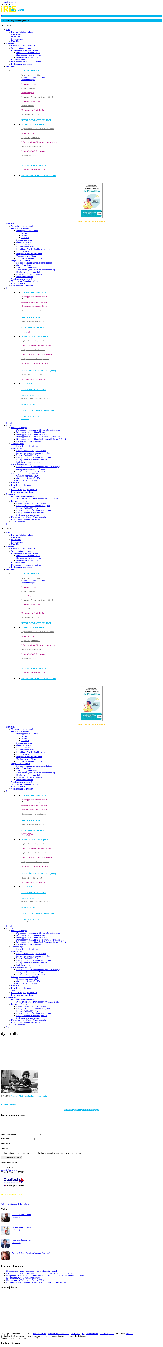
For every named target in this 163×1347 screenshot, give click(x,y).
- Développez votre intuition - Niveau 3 (35, 306)
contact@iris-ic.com (9, 2)
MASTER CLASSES (34, 336)
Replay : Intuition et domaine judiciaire (35, 359)
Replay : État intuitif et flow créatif (33, 350)
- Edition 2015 (26, 375)
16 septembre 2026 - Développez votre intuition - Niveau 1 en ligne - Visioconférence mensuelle (45, 1275)
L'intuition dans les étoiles (30, 101)
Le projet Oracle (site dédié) (22, 492)
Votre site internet (8, 1148)
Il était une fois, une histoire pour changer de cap (39, 142)
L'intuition (10, 43)
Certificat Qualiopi (107, 1333)
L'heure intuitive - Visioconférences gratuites (29, 517)
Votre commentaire (9, 1134)
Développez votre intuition (31, 75)
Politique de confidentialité (58, 1333)
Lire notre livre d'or (33, 169)
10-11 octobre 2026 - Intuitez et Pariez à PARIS (25, 1280)
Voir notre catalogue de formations (15, 1204)
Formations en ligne (19, 428)
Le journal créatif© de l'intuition (33, 151)
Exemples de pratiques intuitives (38, 410)
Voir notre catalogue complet (22, 226)
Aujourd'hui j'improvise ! (30, 138)
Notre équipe (16, 34)
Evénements (11, 494)
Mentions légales (39, 1333)
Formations (10, 66)
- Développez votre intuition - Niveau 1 (35, 297)
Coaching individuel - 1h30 (27, 476)
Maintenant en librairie (91, 222)
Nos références (17, 39)
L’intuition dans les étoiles (26, 247)
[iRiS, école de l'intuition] (12, 12)
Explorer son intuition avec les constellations (37, 129)
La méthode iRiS (18, 59)
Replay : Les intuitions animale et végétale (36, 345)
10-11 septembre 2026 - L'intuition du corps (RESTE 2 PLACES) (32, 1271)
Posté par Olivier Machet (21, 1096)
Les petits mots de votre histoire (29, 446)
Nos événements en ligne (21, 464)
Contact (9, 524)
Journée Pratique (28, 80)
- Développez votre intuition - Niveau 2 (35, 302)
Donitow (129, 1333)
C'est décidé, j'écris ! (28, 133)
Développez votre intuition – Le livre (26, 62)
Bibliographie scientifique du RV (29, 57)
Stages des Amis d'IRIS (20, 260)
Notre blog (15, 41)
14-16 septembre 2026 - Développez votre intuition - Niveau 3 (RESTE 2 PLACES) (40, 1273)
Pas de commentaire (39, 1096)
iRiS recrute (16, 36)
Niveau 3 (43, 77)
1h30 (23, 332)
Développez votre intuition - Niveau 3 (31, 434)
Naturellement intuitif (29, 155)
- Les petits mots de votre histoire (32, 321)
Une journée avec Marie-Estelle (32, 110)
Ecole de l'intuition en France (23, 32)
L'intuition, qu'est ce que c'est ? (23, 46)
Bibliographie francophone (22, 64)
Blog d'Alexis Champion (33, 390)
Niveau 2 (34, 77)
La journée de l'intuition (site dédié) (25, 519)
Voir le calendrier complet (21, 279)
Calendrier (10, 423)
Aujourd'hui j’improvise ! (26, 267)
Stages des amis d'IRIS (33, 124)
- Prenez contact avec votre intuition (33, 311)
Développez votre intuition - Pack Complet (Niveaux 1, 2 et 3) (41, 439)
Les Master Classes (19, 501)
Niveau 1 (25, 77)
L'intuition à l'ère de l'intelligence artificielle (37, 97)
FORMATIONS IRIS (30, 71)
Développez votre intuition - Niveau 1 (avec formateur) (38, 430)
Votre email (6, 1143)
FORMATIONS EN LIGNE (33, 292)
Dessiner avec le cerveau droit (32, 147)
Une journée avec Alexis (30, 114)
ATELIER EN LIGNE (31, 317)
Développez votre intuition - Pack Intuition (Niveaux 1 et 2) (40, 437)
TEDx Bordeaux (18, 522)
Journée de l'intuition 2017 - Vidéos (30, 471)
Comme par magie (28, 88)
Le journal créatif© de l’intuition (29, 274)
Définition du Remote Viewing (28, 53)
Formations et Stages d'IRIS (22, 228)
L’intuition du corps (24, 240)
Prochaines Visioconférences (22, 496)
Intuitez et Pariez (27, 106)
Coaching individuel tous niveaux (24, 473)
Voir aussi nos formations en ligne (24, 281)
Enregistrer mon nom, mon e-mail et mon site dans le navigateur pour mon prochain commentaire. (43, 1153)
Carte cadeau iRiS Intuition (22, 286)
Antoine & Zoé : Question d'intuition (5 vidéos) (31, 1253)
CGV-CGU (75, 1333)
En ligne (9, 288)
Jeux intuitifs (28, 404)
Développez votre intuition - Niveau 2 (31, 432)
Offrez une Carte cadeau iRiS (38, 175)
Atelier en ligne (17, 444)
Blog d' (26, 384)
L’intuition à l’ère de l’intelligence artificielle (34, 249)
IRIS (8, 30)
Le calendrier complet (34, 165)
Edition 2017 (37, 375)
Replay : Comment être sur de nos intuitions (33, 457)
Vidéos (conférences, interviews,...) (25, 480)
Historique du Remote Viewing (28, 55)
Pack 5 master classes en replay (28, 462)
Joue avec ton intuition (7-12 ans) (29, 258)
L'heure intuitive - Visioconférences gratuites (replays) (38, 467)
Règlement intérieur (90, 1333)
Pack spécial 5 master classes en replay (34, 363)
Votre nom (5, 1139)
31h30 (30, 332)
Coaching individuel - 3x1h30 (28, 478)
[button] (7, 25)
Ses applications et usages (21, 48)
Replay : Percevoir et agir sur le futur (34, 341)
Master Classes (17, 448)
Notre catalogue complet (36, 120)
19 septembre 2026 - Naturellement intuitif (23, 1278)
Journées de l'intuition (39, 370)
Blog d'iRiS (16, 483)
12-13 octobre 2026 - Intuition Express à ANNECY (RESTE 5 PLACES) (36, 1282)
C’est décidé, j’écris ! (24, 265)
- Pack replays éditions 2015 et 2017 (33, 379)
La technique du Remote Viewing (24, 50)
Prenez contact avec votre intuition (30, 441)
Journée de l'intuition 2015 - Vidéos (30, 469)
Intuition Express (27, 93)
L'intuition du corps (28, 84)
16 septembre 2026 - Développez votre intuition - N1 (37, 499)
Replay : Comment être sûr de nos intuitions (36, 354)
